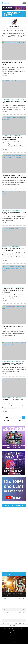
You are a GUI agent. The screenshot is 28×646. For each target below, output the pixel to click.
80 (17, 417)
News (12, 61)
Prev (6, 417)
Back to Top (13, 625)
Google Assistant (6, 397)
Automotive (8, 287)
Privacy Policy (14, 635)
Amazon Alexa (5, 210)
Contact (14, 641)
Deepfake (6, 325)
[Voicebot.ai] (11, 2)
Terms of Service (14, 632)
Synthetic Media (18, 61)
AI (2, 61)
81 (20, 417)
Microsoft (6, 61)
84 (8, 420)
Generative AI (7, 99)
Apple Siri (6, 135)
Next (20, 420)
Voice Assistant (18, 210)
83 (4, 420)
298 (14, 420)
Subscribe (14, 638)
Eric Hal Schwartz (14, 26)
